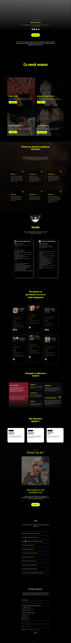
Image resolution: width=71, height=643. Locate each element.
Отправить (35, 632)
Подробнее (13, 102)
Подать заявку (35, 35)
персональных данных (36, 629)
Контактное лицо (25, 599)
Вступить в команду (42, 132)
